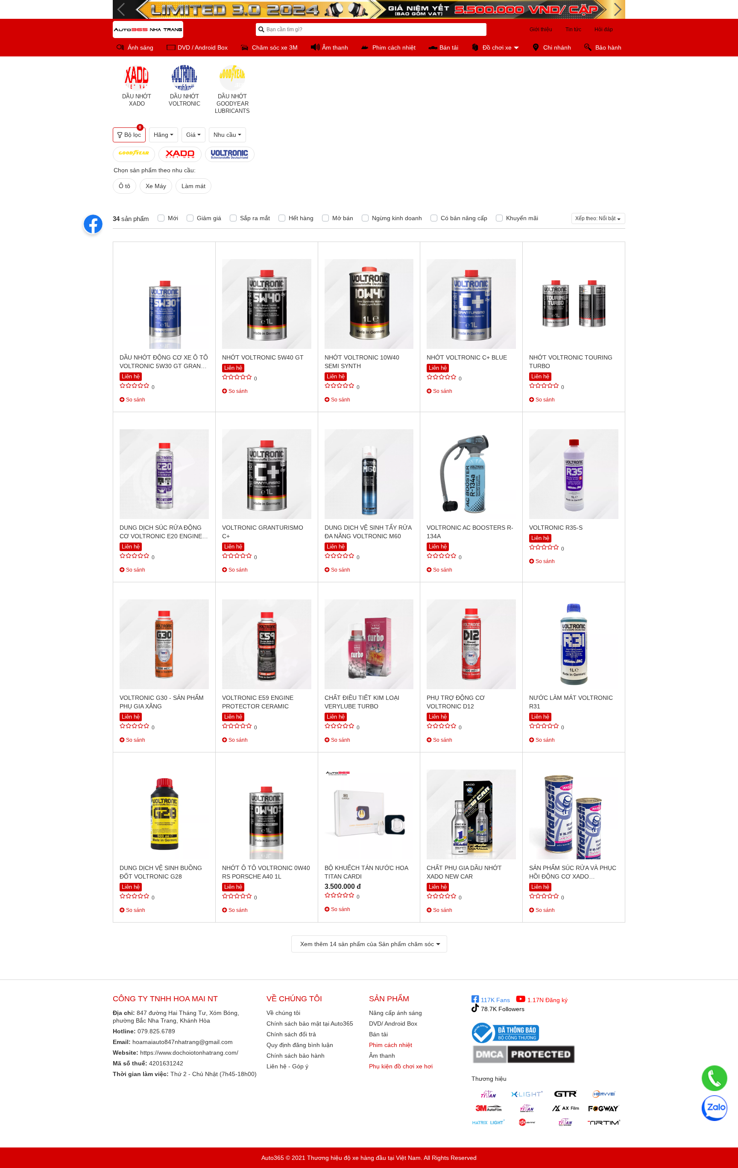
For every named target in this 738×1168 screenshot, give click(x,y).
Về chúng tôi (283, 1012)
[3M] (489, 1108)
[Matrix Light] (489, 1122)
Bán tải (378, 1034)
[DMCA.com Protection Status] (524, 1055)
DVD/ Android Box (393, 1023)
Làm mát (193, 186)
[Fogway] (604, 1108)
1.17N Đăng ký (547, 1000)
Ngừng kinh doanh (397, 218)
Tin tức (573, 29)
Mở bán (342, 218)
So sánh (135, 400)
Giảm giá (209, 218)
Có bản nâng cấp (464, 218)
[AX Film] (565, 1108)
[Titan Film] (527, 1108)
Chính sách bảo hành (295, 1055)
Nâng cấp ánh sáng (395, 1012)
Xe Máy (156, 186)
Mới (173, 218)
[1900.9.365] (714, 1078)
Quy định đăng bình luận (299, 1044)
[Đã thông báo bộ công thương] (506, 1032)
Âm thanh (382, 1055)
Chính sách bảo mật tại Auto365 (309, 1023)
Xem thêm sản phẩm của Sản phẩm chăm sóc (367, 944)
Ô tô (124, 186)
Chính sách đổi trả (291, 1034)
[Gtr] (565, 1094)
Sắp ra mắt (255, 218)
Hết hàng (301, 218)
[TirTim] (604, 1122)
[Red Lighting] (527, 1122)
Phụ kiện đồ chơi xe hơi (401, 1066)
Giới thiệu (541, 29)
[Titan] (489, 1094)
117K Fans (494, 1000)
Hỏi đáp (603, 29)
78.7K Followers (501, 1009)
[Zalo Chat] (714, 1108)
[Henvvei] (604, 1094)
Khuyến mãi (522, 218)
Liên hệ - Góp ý (287, 1066)
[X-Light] (527, 1094)
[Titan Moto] (565, 1122)
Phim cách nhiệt (390, 1044)
